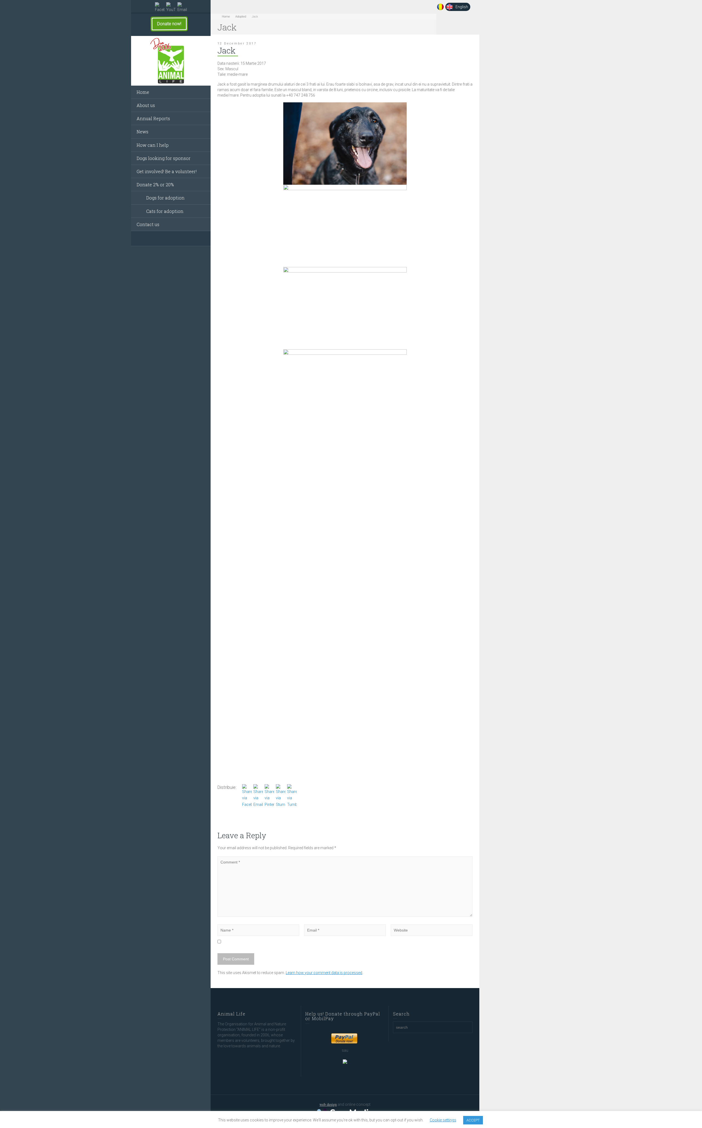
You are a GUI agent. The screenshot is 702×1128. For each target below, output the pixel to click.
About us (146, 105)
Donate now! (164, 23)
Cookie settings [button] (443, 1120)
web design (328, 1104)
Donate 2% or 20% (155, 184)
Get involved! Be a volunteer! (167, 171)
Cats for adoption (164, 211)
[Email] (182, 7)
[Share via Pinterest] (269, 796)
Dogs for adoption (165, 198)
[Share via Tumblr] (292, 796)
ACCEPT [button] (473, 1120)
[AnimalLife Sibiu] (171, 61)
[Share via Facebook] (247, 796)
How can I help (153, 145)
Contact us (148, 224)
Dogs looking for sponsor (164, 158)
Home (143, 92)
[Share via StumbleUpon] (280, 796)
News (142, 131)
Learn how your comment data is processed (324, 973)
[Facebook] (160, 7)
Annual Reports (153, 118)
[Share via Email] (258, 796)
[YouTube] (171, 7)
